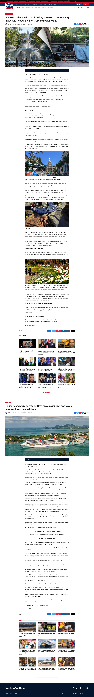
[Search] (83, 7)
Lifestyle (45, 4)
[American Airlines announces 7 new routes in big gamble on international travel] (27, 627)
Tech (41, 4)
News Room (11, 24)
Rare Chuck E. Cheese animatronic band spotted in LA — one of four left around (66, 670)
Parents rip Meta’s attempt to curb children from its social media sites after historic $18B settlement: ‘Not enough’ (27, 652)
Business (35, 4)
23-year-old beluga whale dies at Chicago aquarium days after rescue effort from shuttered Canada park (66, 369)
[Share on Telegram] (82, 24)
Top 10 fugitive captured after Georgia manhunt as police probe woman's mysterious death (26, 386)
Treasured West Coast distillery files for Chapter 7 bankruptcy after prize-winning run (27, 670)
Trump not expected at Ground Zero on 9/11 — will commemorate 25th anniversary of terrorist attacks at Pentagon (46, 352)
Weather (72, 1)
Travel (54, 4)
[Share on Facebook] (75, 24)
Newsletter (79, 4)
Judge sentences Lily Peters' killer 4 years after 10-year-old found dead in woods (66, 386)
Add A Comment (47, 392)
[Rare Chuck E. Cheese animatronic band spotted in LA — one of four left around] (66, 661)
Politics (24, 4)
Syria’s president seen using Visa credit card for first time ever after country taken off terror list (46, 386)
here (36, 325)
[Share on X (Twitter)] (77, 24)
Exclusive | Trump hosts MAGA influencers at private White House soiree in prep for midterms (27, 369)
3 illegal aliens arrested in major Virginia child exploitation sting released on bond (26, 351)
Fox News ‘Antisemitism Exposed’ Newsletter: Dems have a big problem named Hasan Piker (46, 369)
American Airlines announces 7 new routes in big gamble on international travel (27, 635)
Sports (50, 4)
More (63, 4)
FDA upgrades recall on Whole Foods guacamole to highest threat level (46, 634)
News (17, 4)
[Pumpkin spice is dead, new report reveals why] (66, 627)
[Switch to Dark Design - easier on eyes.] (86, 7)
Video (59, 4)
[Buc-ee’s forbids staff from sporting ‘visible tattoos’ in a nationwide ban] (66, 644)
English (84, 1)
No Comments (29, 24)
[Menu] (88, 7)
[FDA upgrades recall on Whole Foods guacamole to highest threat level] (47, 627)
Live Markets (78, 1)
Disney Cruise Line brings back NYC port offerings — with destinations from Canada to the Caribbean (46, 652)
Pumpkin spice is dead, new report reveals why (66, 634)
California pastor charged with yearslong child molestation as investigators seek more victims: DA (66, 351)
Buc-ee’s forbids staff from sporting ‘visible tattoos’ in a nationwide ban (66, 651)
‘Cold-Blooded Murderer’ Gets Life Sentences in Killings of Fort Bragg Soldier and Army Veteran (38, 7)
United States (9, 14)
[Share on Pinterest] (80, 24)
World (29, 4)
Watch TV (86, 4)
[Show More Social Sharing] (87, 24)
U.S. (21, 4)
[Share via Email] (85, 24)
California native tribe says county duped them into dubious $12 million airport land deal (46, 670)
